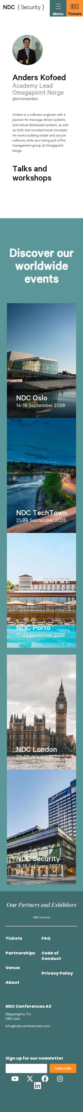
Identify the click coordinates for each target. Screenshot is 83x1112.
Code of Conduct (51, 955)
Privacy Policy (57, 973)
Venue (13, 968)
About (12, 982)
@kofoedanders (25, 99)
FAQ (46, 938)
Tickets (14, 938)
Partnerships (20, 953)
